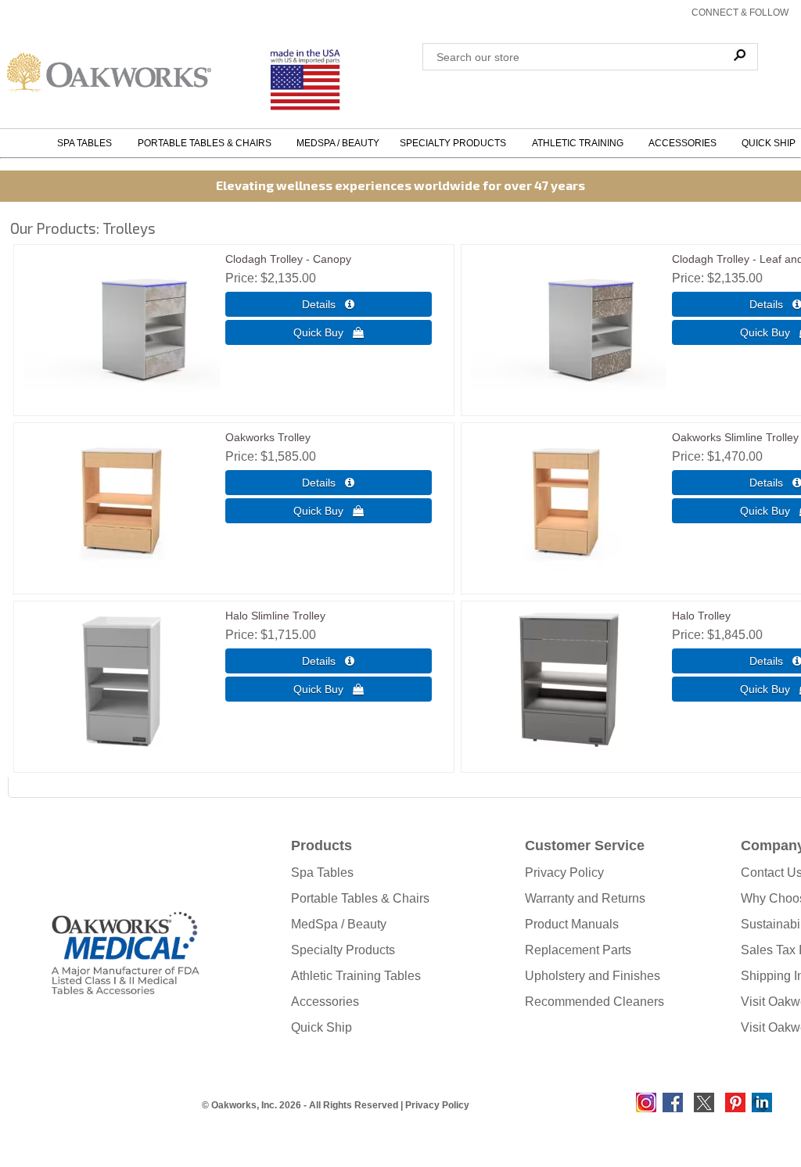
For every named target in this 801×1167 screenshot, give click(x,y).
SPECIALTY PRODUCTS (455, 143)
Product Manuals (572, 924)
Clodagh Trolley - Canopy (288, 259)
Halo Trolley (701, 615)
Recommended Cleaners (594, 1001)
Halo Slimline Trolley (275, 615)
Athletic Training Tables (356, 975)
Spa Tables (322, 872)
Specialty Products (343, 950)
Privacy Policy (564, 872)
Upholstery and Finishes (592, 975)
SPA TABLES (87, 143)
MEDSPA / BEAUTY (337, 143)
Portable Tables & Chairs (360, 898)
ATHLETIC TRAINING (580, 143)
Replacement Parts (578, 950)
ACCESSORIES (684, 143)
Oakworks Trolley (268, 437)
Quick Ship (321, 1027)
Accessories (325, 1001)
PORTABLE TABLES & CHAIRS (207, 143)
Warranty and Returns (585, 898)
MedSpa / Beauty (338, 924)
